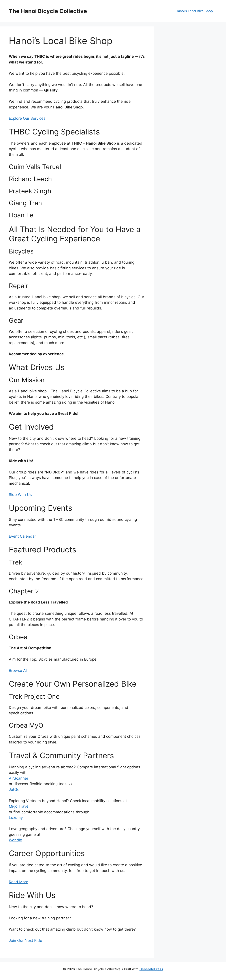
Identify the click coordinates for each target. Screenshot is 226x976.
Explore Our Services (27, 118)
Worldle (15, 840)
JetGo (14, 789)
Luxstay (16, 817)
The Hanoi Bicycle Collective (48, 11)
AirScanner (18, 778)
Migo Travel (19, 806)
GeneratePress (151, 969)
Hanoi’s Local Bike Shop (194, 11)
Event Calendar (22, 536)
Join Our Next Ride (25, 940)
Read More (18, 882)
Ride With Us (20, 494)
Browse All (18, 670)
